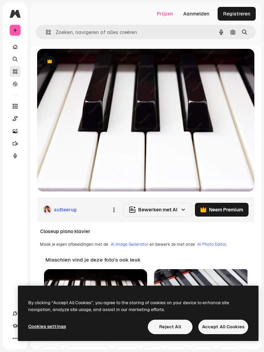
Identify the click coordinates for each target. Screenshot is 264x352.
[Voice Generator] (15, 155)
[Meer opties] (114, 210)
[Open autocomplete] (45, 32)
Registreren (236, 14)
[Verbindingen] (15, 313)
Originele (82, 61)
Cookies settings (47, 326)
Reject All (170, 327)
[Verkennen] (15, 83)
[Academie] (15, 325)
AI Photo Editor (211, 244)
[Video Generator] (15, 143)
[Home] (15, 46)
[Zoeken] (15, 59)
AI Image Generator (129, 244)
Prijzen (165, 14)
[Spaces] (15, 118)
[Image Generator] (15, 130)
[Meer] (15, 338)
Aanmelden (196, 14)
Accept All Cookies (223, 327)
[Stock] (15, 71)
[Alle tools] (15, 106)
